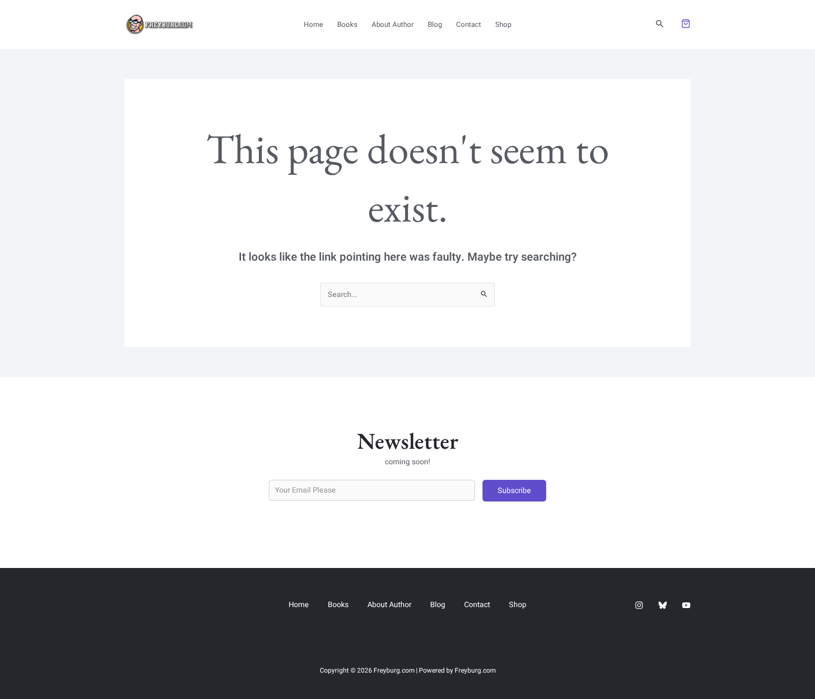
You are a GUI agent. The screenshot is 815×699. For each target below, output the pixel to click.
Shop (503, 24)
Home (313, 24)
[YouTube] (686, 605)
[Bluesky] (662, 605)
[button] (660, 25)
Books (347, 24)
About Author (393, 24)
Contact (468, 24)
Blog (435, 24)
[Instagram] (639, 605)
